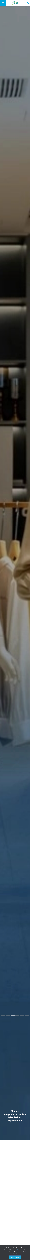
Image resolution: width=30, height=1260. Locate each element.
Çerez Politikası (16, 1249)
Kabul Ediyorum (15, 1257)
